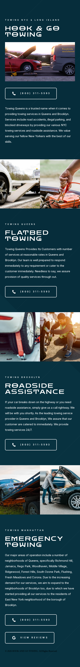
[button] (31, 93)
